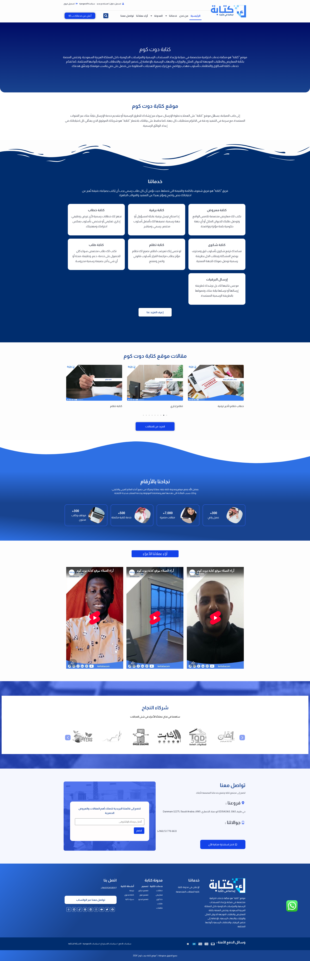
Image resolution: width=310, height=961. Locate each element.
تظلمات (159, 908)
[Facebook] (112, 909)
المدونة (158, 15)
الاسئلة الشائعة (74, 944)
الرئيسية (195, 15)
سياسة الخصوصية (87, 4)
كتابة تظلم (177, 406)
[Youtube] (101, 909)
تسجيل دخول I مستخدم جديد (109, 4)
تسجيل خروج (69, 4)
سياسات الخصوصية (91, 944)
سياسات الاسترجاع (109, 944)
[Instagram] (96, 909)
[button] (105, 15)
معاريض (159, 895)
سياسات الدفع (125, 944)
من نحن (183, 15)
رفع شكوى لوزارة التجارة (108, 406)
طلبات (160, 904)
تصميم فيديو (143, 899)
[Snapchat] (74, 909)
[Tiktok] (79, 909)
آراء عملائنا (142, 15)
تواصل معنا (127, 15)
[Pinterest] (85, 909)
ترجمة (131, 890)
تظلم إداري (237, 406)
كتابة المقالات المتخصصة (187, 891)
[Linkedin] (90, 909)
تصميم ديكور (143, 890)
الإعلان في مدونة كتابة (188, 887)
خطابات (159, 890)
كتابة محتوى (129, 895)
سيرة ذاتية (129, 899)
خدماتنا (173, 15)
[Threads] (68, 909)
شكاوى (159, 899)
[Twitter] (107, 909)
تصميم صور (143, 895)
